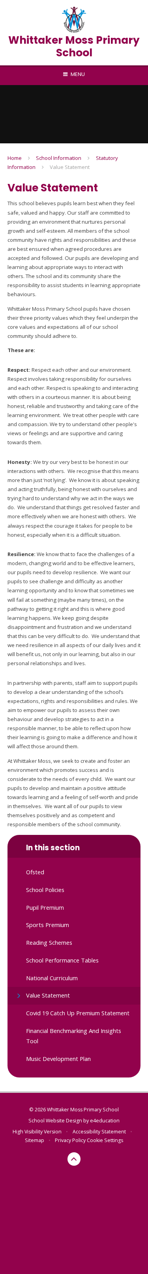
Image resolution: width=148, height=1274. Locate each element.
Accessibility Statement (99, 1131)
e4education (105, 1120)
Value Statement (70, 167)
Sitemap (34, 1140)
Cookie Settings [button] (105, 1140)
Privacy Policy (70, 1140)
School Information (58, 157)
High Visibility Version (37, 1131)
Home (14, 157)
